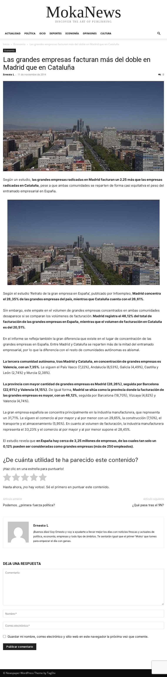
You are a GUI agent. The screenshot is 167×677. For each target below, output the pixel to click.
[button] (159, 34)
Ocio (42, 33)
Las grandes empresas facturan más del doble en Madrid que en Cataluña (76, 63)
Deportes (56, 33)
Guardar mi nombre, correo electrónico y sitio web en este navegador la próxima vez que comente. (78, 636)
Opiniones (90, 33)
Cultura (105, 33)
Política (29, 33)
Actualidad (12, 33)
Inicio (6, 44)
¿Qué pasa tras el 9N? (148, 505)
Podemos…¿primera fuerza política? (29, 505)
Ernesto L (8, 74)
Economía (72, 33)
